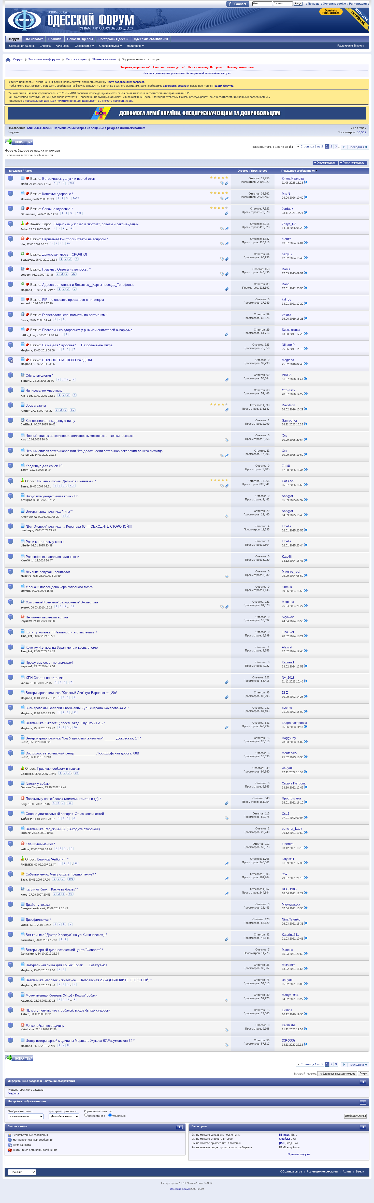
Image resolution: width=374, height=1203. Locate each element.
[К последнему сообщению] (305, 182)
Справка (45, 45)
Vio (23, 244)
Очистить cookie (334, 3)
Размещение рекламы (322, 1171)
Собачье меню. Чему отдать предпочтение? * (61, 874)
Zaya (24, 879)
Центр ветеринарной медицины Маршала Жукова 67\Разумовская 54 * (80, 1041)
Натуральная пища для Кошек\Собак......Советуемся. (67, 965)
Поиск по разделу (353, 162)
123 (267, 344)
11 (268, 450)
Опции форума (109, 45)
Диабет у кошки (38, 905)
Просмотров (259, 170)
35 (267, 964)
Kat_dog (26, 395)
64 (267, 254)
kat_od (25, 303)
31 (267, 934)
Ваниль (26, 380)
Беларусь (27, 259)
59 (267, 314)
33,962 (265, 193)
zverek (25, 607)
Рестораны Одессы (113, 39)
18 (76, 772)
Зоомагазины (36, 405)
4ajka (24, 229)
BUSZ (24, 742)
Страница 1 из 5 (312, 146)
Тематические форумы (44, 59)
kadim (25, 683)
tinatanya (27, 530)
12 (72, 606)
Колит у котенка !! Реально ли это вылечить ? (61, 632)
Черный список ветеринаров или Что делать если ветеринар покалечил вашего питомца (94, 451)
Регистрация (358, 3)
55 (72, 410)
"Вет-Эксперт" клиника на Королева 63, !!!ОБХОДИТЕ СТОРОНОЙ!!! (79, 526)
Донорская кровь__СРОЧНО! (64, 254)
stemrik (26, 590)
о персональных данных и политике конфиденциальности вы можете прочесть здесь (78, 100)
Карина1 (26, 666)
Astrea (25, 1014)
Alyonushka (29, 516)
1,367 (266, 888)
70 (68, 243)
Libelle (25, 545)
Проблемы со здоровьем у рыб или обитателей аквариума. (87, 330)
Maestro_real (29, 575)
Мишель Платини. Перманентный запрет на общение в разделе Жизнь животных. (86, 128)
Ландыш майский (33, 908)
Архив (347, 1171)
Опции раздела (326, 162)
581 (267, 722)
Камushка (27, 940)
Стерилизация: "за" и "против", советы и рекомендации (95, 224)
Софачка (27, 773)
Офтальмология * (39, 375)
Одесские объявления (151, 39)
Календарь (62, 45)
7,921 (266, 208)
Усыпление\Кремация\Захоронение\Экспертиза (62, 602)
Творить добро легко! (135, 67)
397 (79, 213)
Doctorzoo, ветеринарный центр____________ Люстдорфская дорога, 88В (82, 753)
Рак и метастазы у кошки (45, 542)
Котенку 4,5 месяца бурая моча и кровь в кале (62, 647)
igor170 (26, 832)
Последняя (356, 147)
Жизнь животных (104, 59)
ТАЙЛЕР (26, 819)
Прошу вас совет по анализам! (49, 662)
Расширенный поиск (350, 45)
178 (267, 919)
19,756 (265, 178)
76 (267, 979)
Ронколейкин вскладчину (45, 1026)
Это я (24, 319)
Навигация (134, 45)
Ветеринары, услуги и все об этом (68, 179)
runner (25, 410)
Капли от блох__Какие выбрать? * (52, 889)
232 (267, 707)
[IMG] (282, 1143)
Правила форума (299, 1154)
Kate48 (25, 560)
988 (71, 183)
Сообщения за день (22, 45)
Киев (24, 894)
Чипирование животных (44, 390)
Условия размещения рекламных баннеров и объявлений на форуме (187, 73)
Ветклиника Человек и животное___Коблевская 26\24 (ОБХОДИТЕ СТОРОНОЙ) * (89, 980)
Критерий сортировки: (63, 1111)
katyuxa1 (27, 1000)
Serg (24, 804)
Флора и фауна (76, 59)
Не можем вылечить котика (47, 617)
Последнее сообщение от (298, 170)
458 (267, 269)
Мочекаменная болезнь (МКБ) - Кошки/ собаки (61, 995)
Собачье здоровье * (57, 209)
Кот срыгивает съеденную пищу (50, 421)
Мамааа (26, 199)
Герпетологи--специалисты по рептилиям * (75, 315)
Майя (24, 184)
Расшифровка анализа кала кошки (52, 557)
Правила (55, 39)
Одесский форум (180, 1189)
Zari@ (24, 469)
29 (267, 329)
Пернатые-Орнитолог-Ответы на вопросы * (75, 239)
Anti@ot (26, 499)
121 (267, 677)
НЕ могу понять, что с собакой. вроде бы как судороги (68, 1010)
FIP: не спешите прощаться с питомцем (73, 300)
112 (267, 843)
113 (267, 813)
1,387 (266, 238)
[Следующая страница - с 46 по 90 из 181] (344, 147)
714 (72, 485)
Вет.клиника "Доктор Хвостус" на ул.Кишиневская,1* (66, 935)
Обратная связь (291, 1171)
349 (267, 767)
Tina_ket (26, 635)
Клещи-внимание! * (40, 844)
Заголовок (15, 170)
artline (25, 849)
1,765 (266, 858)
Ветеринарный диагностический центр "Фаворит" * (64, 950)
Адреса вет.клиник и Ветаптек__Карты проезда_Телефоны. (88, 285)
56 (267, 1040)
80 (267, 994)
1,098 (266, 405)
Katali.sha (27, 1029)
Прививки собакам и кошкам (58, 768)
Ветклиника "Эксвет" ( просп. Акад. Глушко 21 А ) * (65, 723)
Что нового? (34, 39)
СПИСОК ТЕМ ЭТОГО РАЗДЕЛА (67, 360)
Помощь (314, 3)
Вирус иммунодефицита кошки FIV (53, 496)
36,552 (361, 132)
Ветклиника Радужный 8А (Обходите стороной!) (63, 829)
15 (267, 737)
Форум (14, 39)
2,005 (266, 873)
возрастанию (96, 1116)
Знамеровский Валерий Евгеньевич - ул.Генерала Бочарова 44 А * (77, 708)
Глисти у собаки (38, 783)
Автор (28, 170)
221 (267, 601)
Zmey (24, 486)
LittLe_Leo (28, 335)
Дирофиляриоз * (38, 920)
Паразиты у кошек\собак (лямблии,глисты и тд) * (63, 799)
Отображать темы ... (21, 1111)
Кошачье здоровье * (57, 194)
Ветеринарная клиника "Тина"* (49, 511)
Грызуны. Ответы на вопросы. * (66, 269)
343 (267, 798)
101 (71, 879)
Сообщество (83, 45)
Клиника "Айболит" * (52, 859)
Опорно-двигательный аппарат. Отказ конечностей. (65, 814)
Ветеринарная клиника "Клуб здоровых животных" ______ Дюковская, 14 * (83, 738)
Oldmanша (28, 214)
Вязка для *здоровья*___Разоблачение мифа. (77, 345)
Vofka (24, 925)
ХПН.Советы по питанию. (45, 678)
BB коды (285, 1134)
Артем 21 (27, 454)
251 (71, 228)
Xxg (23, 439)
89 (267, 284)
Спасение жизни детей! (169, 67)
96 (267, 692)
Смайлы (284, 1138)
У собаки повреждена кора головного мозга (59, 587)
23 (73, 274)
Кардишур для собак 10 (44, 466)
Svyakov (26, 620)
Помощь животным (240, 67)
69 (267, 374)
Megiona (13, 132)
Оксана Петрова (32, 787)
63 (267, 390)
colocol (26, 274)
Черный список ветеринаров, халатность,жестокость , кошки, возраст (80, 436)
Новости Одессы (80, 39)
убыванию (119, 1116)
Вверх (363, 1074)
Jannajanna (28, 953)
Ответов (243, 170)
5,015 (266, 223)
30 (75, 727)
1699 (76, 198)
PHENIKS (27, 864)
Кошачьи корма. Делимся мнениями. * (66, 481)
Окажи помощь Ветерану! (206, 67)
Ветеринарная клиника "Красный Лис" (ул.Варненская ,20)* (71, 693)
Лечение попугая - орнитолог (48, 572)
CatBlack (27, 424)
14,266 (265, 480)
